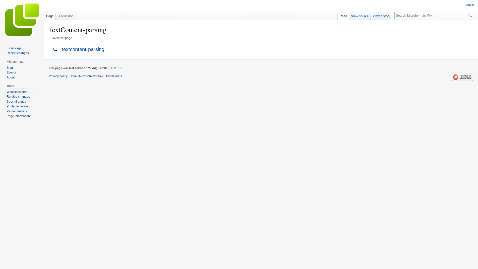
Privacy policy (58, 76)
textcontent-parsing (83, 49)
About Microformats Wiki (86, 76)
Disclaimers (114, 76)
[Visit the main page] (22, 20)
